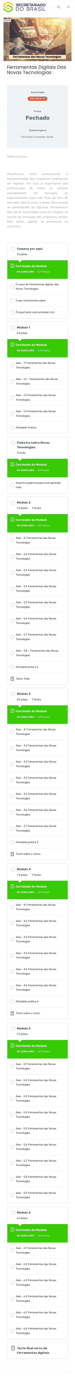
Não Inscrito (37, 98)
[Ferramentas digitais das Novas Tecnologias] (37, 37)
